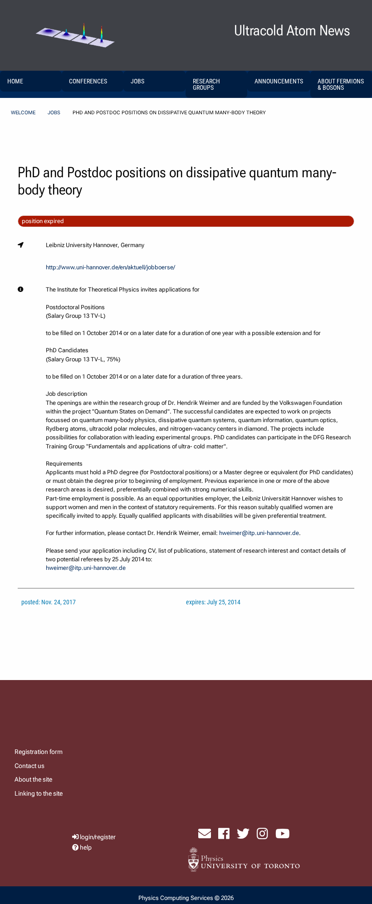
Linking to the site (39, 793)
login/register (98, 837)
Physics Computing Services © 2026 (186, 897)
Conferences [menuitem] (88, 81)
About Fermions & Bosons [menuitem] (341, 84)
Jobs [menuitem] (137, 81)
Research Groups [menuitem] (206, 84)
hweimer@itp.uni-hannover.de (259, 533)
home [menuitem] (15, 81)
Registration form (39, 751)
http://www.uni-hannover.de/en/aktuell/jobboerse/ (110, 267)
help (86, 847)
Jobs (54, 113)
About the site (33, 779)
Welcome (23, 113)
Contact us (29, 765)
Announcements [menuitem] (279, 81)
